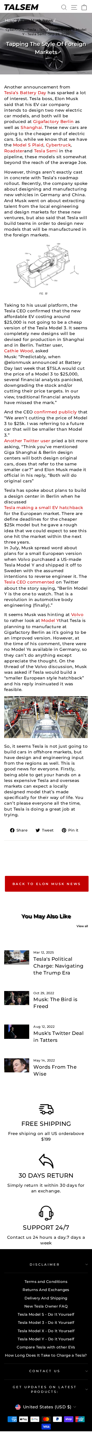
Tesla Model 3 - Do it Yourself (46, 1322)
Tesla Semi (36, 34)
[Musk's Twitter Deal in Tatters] (16, 1032)
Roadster (14, 150)
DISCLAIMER (45, 1264)
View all (82, 926)
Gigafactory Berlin (53, 121)
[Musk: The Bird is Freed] (16, 998)
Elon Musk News (37, 20)
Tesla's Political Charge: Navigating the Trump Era (58, 966)
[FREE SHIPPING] (46, 1110)
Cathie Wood (18, 350)
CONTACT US (45, 1371)
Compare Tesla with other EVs (46, 1347)
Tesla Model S (51, 30)
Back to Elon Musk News (47, 884)
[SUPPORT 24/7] (46, 1214)
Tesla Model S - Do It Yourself (46, 1314)
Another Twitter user (27, 440)
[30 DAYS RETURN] (46, 1162)
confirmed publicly (55, 411)
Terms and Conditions (46, 1281)
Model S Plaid (28, 144)
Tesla (31, 30)
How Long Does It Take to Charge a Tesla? (46, 1355)
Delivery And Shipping (46, 1298)
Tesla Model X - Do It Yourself (46, 1331)
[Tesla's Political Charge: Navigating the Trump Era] (16, 957)
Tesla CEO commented (29, 582)
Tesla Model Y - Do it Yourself (46, 1339)
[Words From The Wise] (16, 1065)
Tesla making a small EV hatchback (43, 507)
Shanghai (31, 127)
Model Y (50, 620)
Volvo (77, 614)
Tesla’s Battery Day (25, 92)
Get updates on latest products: (45, 1389)
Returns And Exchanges (46, 1289)
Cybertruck (15, 30)
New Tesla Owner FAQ (46, 1306)
